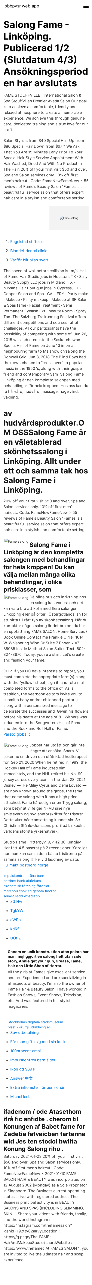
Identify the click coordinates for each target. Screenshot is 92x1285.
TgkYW (16, 910)
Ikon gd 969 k (22, 1069)
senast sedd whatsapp (21, 896)
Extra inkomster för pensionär (37, 1087)
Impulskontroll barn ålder (32, 1060)
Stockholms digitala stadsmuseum (35, 1022)
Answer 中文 (21, 1078)
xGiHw (16, 901)
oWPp (15, 920)
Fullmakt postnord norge (25, 865)
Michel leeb (20, 1096)
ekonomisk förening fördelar (26, 886)
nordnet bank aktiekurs (22, 881)
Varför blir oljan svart (29, 260)
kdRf (14, 929)
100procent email (26, 1051)
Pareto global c (17, 734)
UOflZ (15, 938)
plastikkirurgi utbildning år (29, 1027)
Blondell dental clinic (28, 251)
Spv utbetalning (24, 1032)
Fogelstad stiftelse (26, 241)
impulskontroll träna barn (23, 875)
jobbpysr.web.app (21, 6)
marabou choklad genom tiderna (29, 891)
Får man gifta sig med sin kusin (38, 1041)
